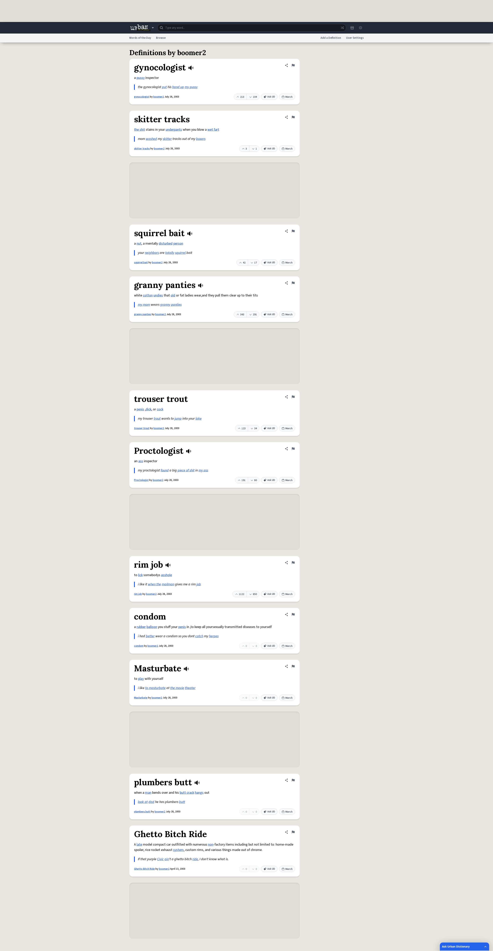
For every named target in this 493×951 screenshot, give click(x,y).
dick (148, 409)
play (141, 678)
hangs (199, 792)
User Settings (355, 38)
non (210, 844)
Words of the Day (140, 38)
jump (178, 418)
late (139, 844)
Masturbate (141, 698)
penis (140, 409)
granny (165, 304)
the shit (139, 129)
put (164, 87)
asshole (166, 575)
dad (151, 802)
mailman (168, 584)
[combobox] (251, 28)
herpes (214, 636)
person (178, 243)
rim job (138, 594)
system (178, 849)
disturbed (166, 243)
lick (140, 575)
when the (154, 584)
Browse (161, 38)
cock (160, 409)
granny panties (142, 314)
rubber (141, 626)
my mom (144, 304)
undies (158, 295)
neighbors (152, 252)
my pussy (191, 87)
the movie (177, 688)
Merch (289, 97)
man (148, 792)
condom (138, 646)
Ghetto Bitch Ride (144, 869)
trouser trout (141, 428)
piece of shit (186, 470)
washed (151, 138)
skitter (167, 138)
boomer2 (158, 97)
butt (182, 802)
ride (195, 859)
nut (139, 243)
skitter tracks (142, 149)
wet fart (213, 129)
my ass (203, 470)
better (150, 636)
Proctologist (141, 480)
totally (169, 252)
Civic (160, 859)
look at (143, 802)
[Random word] (342, 27)
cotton (148, 295)
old (173, 295)
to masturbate (155, 688)
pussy (141, 77)
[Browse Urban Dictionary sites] (142, 28)
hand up (178, 87)
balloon (152, 626)
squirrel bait (141, 262)
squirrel (180, 252)
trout (157, 418)
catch (199, 636)
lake (198, 418)
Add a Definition (330, 38)
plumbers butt (142, 812)
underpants (174, 129)
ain (166, 859)
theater (190, 688)
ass (140, 461)
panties (176, 304)
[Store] (352, 27)
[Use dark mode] (360, 27)
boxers (200, 138)
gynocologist (141, 97)
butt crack (187, 792)
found (165, 470)
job (198, 584)
